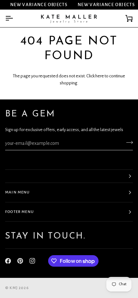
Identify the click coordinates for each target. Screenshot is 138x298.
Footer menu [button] (19, 212)
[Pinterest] (20, 261)
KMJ (14, 288)
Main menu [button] (17, 192)
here (99, 76)
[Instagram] (32, 261)
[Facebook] (8, 261)
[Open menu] (14, 18)
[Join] (127, 142)
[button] (69, 176)
